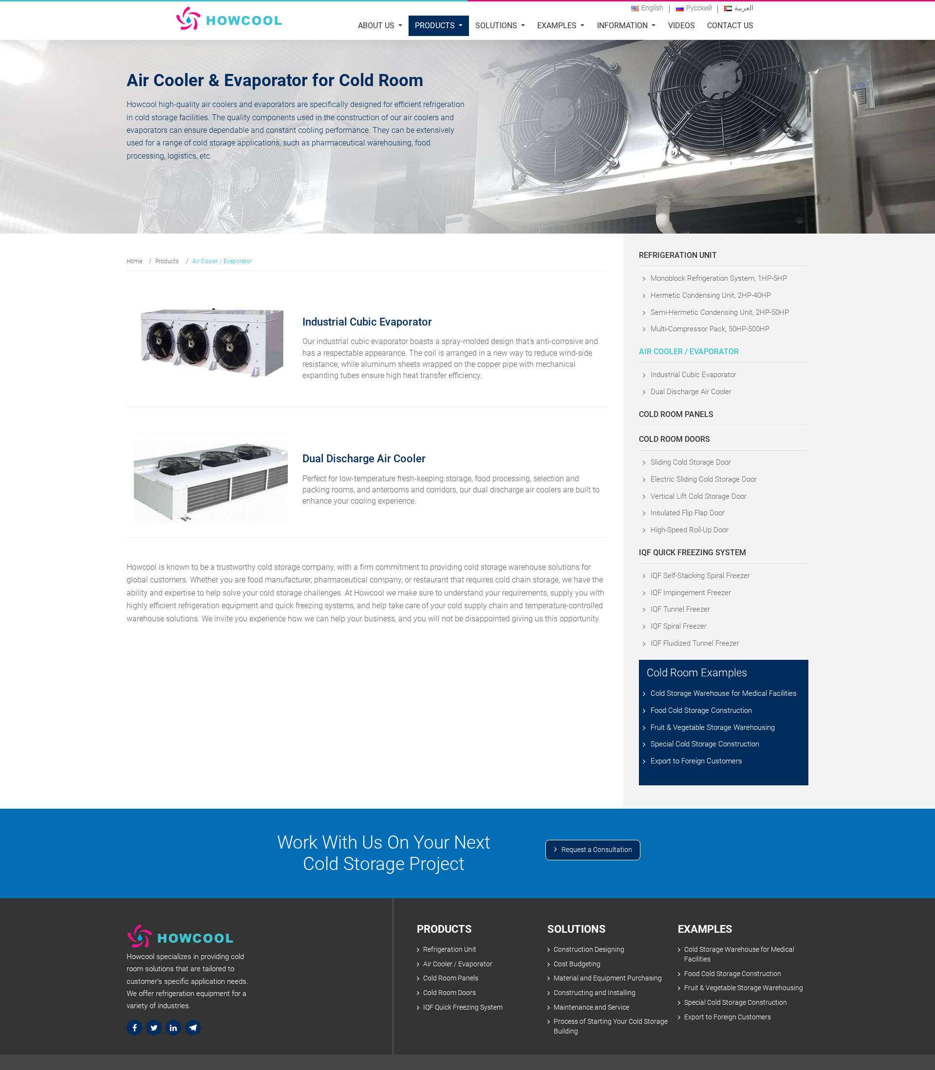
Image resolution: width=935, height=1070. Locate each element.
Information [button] (623, 25)
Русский (699, 8)
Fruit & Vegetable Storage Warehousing (713, 727)
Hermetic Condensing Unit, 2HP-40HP (711, 295)
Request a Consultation (596, 850)
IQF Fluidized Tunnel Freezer (695, 643)
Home (134, 261)
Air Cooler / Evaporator (689, 351)
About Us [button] (377, 25)
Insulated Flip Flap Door (688, 512)
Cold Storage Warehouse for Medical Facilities (724, 693)
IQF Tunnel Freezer (680, 609)
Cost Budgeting (577, 964)
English (652, 8)
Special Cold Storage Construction (705, 744)
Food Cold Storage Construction (701, 710)
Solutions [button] (497, 25)
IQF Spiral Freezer (679, 626)
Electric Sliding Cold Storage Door (704, 479)
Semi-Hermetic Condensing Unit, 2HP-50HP (720, 312)
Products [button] (436, 25)
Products (167, 261)
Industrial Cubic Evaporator (693, 374)
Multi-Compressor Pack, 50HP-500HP (710, 329)
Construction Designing (589, 949)
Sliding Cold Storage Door (691, 462)
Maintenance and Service (591, 1007)
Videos (681, 25)
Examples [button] (558, 25)
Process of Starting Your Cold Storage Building (611, 1026)
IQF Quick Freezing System (692, 552)
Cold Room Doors (674, 439)
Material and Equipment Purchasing (608, 978)
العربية (743, 8)
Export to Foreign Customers (696, 761)
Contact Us (730, 25)
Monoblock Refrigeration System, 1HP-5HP (719, 278)
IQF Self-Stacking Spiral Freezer (700, 575)
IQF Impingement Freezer (691, 592)
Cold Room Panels (676, 414)
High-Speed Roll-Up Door (690, 530)
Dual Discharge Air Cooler (691, 391)
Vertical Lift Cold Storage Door (699, 496)
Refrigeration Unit (678, 255)
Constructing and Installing (595, 993)
